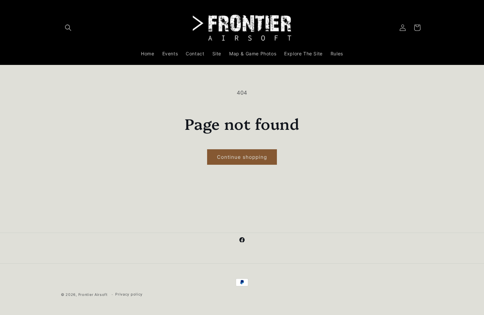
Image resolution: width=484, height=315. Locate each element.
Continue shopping (242, 157)
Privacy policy (129, 294)
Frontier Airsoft (93, 294)
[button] (68, 27)
